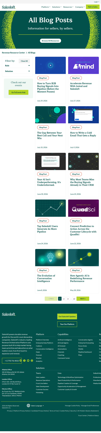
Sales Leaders (40, 377)
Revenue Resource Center (13, 53)
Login (96, 2)
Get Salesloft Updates (67, 316)
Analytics (39, 361)
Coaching (61, 355)
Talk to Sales (93, 7)
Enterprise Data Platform (44, 343)
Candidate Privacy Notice (39, 411)
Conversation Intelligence (44, 349)
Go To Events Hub (18, 92)
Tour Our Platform (67, 324)
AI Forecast (61, 346)
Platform (45, 7)
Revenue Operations (43, 380)
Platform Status (93, 415)
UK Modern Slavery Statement (87, 411)
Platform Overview (42, 340)
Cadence (39, 346)
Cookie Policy (64, 411)
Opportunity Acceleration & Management (72, 386)
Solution (9, 71)
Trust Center (82, 415)
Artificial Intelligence (65, 340)
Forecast (39, 355)
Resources (67, 7)
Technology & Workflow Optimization (70, 377)
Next (83, 298)
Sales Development (42, 386)
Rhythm (38, 358)
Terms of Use (54, 411)
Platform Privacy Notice (21, 411)
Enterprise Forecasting (86, 343)
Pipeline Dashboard (85, 352)
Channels (61, 352)
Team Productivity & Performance (69, 380)
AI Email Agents (63, 343)
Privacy (9, 411)
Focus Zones (82, 346)
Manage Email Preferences (90, 405)
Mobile (80, 349)
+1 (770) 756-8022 (12, 361)
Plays (80, 355)
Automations (62, 349)
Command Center (64, 358)
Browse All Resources (50, 41)
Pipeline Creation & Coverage (68, 383)
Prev (51, 298)
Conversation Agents (85, 340)
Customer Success (42, 389)
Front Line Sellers (42, 383)
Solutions (56, 7)
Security (73, 411)
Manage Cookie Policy (72, 405)
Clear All (24, 61)
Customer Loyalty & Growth (67, 389)
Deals (38, 352)
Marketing (39, 392)
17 (74, 299)
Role (7, 66)
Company (79, 7)
